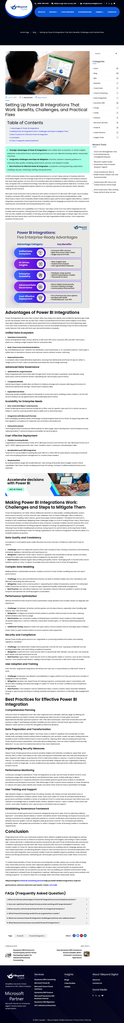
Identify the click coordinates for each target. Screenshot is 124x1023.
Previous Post (12, 946)
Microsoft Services (106, 123)
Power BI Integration (36, 936)
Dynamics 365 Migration (44, 1002)
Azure (106, 68)
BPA (106, 78)
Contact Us (97, 983)
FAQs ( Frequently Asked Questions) (25, 141)
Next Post (84, 946)
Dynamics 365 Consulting (45, 979)
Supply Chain (106, 137)
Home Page (24, 32)
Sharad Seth (28, 98)
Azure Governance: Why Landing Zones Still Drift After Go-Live (106, 191)
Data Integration (106, 98)
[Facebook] (74, 935)
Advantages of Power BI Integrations (25, 128)
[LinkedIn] (85, 935)
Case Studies (69, 983)
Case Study (106, 88)
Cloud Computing (106, 93)
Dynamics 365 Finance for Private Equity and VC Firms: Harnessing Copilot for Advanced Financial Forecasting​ (25, 955)
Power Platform (106, 133)
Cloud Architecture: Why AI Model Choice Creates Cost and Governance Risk (106, 174)
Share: (68, 936)
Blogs (66, 980)
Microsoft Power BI (42, 983)
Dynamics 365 (106, 103)
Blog (34, 32)
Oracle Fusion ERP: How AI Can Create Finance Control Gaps (105, 183)
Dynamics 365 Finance (43, 992)
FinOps (106, 108)
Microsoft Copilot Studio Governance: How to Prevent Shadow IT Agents (104, 164)
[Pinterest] (81, 935)
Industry (106, 118)
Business (106, 83)
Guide (106, 113)
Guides (67, 987)
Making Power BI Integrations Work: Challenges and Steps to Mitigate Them (39, 131)
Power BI (44, 98)
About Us (96, 980)
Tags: (10, 936)
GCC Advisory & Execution (45, 1005)
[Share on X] (77, 935)
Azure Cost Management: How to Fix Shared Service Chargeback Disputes (105, 154)
